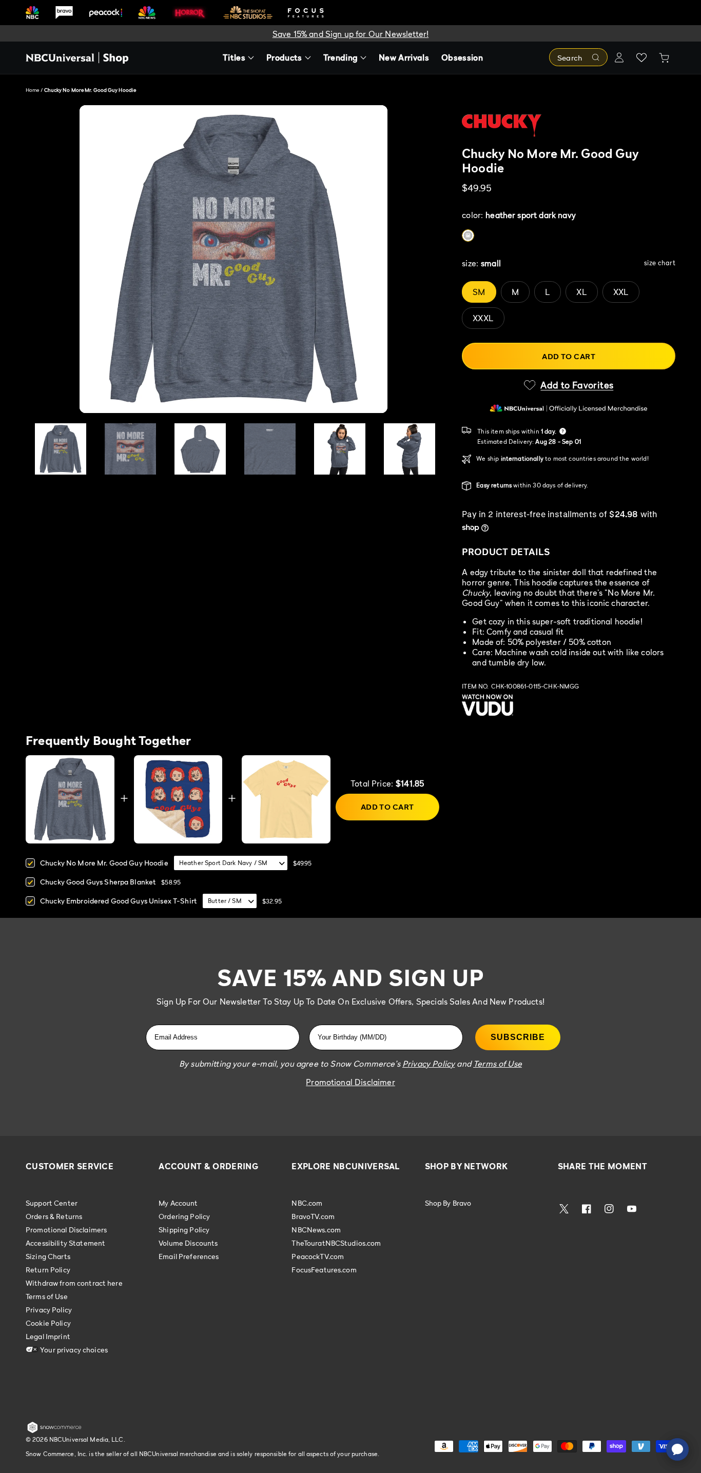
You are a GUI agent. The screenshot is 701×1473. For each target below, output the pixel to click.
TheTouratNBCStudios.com (336, 1243)
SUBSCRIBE (518, 1037)
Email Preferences (189, 1256)
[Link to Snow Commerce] (54, 1431)
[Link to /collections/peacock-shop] (105, 12)
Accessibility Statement (65, 1243)
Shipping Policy (184, 1229)
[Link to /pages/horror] (190, 12)
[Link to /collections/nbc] (32, 12)
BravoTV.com (313, 1216)
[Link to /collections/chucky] (568, 126)
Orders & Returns (54, 1216)
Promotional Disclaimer (350, 1082)
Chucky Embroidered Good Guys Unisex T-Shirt (118, 900)
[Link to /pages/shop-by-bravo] (64, 12)
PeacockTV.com (317, 1256)
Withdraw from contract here (74, 1283)
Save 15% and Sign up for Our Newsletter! (350, 34)
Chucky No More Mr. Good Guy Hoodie (104, 862)
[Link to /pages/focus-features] (306, 12)
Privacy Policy (49, 1309)
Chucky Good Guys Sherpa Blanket (98, 881)
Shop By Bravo (448, 1203)
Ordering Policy (184, 1216)
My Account (178, 1203)
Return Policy (48, 1269)
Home (32, 90)
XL (581, 292)
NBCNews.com (316, 1229)
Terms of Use (47, 1296)
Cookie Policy (48, 1323)
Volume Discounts (188, 1243)
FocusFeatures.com (323, 1269)
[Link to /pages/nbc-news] (147, 12)
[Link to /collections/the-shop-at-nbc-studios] (247, 12)
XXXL (483, 318)
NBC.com (306, 1203)
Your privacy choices (73, 1349)
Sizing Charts (48, 1256)
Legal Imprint (48, 1336)
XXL (621, 292)
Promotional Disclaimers (66, 1229)
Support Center (51, 1203)
